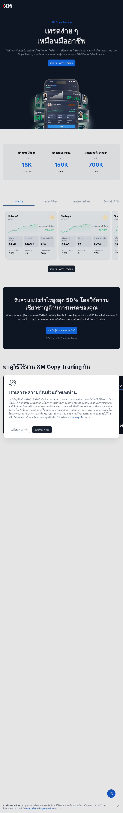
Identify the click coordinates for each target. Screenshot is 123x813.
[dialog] (61, 406)
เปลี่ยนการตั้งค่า (19, 429)
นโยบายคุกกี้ (75, 417)
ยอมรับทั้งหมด (42, 429)
